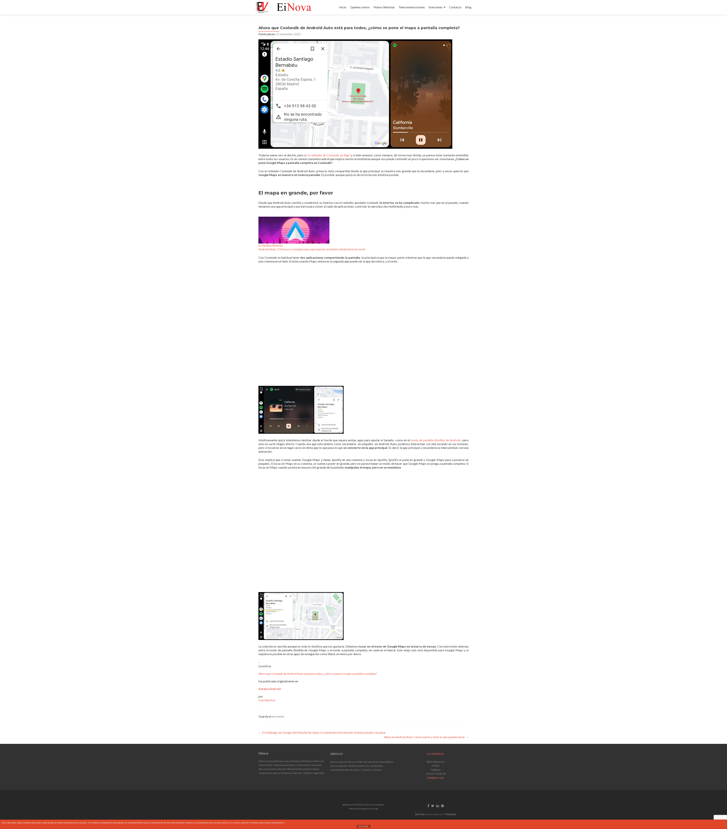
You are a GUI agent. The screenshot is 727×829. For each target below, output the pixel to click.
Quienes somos (360, 7)
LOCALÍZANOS (435, 753)
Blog (468, 7)
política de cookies (230, 822)
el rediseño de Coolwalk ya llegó (329, 155)
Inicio (342, 7)
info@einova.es (435, 777)
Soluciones (435, 7)
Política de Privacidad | (358, 808)
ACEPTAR (363, 826)
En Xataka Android (270, 245)
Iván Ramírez (266, 700)
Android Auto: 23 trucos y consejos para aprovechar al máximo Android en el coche (311, 249)
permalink (277, 716)
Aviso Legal (373, 808)
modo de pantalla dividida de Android (435, 440)
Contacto (455, 7)
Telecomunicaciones (412, 7)
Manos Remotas (384, 7)
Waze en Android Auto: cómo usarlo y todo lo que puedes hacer (426, 737)
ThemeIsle (450, 814)
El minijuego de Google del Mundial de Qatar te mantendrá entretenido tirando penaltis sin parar (322, 732)
